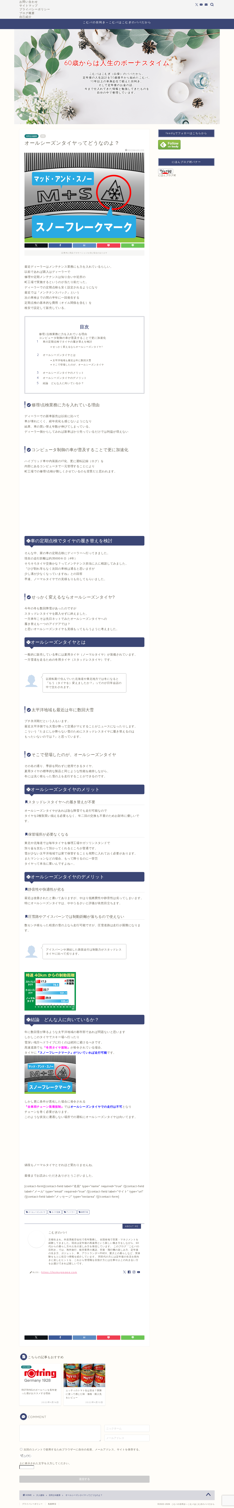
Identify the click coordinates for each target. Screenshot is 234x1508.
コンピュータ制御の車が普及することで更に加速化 (72, 337)
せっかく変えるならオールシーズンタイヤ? (78, 346)
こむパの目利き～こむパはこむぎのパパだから (117, 22)
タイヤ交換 (55, 1212)
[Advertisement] (84, 505)
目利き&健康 (31, 136)
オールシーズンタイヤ (36, 1212)
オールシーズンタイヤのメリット (63, 372)
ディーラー (70, 1212)
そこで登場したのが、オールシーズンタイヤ (78, 364)
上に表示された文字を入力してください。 (45, 1463)
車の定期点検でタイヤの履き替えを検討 (67, 341)
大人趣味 (40, 1495)
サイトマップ (28, 5)
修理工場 (84, 1212)
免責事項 (52, 1504)
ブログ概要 (27, 13)
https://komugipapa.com (59, 1272)
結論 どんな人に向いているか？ (63, 383)
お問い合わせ (28, 1)
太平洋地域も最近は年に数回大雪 (72, 360)
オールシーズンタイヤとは (59, 355)
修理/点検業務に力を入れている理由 (63, 334)
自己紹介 (25, 16)
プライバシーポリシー (34, 9)
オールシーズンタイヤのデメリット (65, 377)
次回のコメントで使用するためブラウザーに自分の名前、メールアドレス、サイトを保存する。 (82, 1449)
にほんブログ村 (167, 175)
